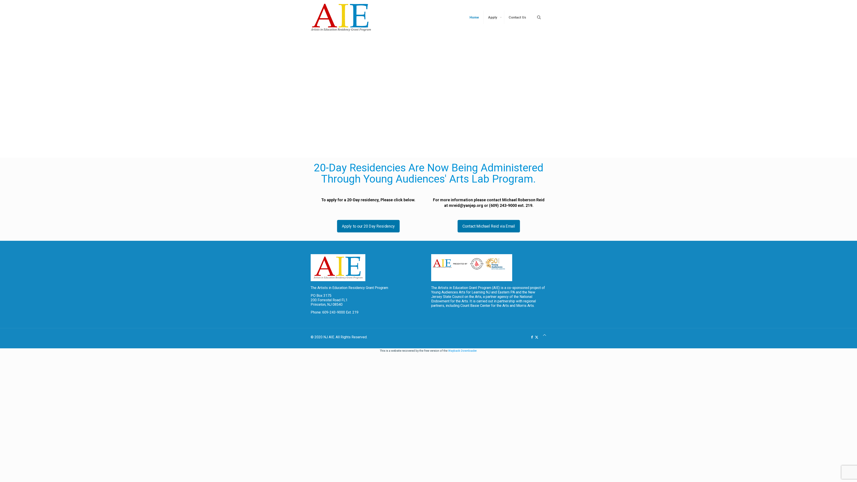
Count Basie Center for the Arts (484, 305)
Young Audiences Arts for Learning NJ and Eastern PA (473, 292)
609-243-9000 (333, 312)
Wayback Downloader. (462, 350)
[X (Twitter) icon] (536, 337)
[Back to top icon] (544, 335)
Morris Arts (525, 305)
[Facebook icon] (532, 337)
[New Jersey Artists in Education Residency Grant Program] (341, 17)
